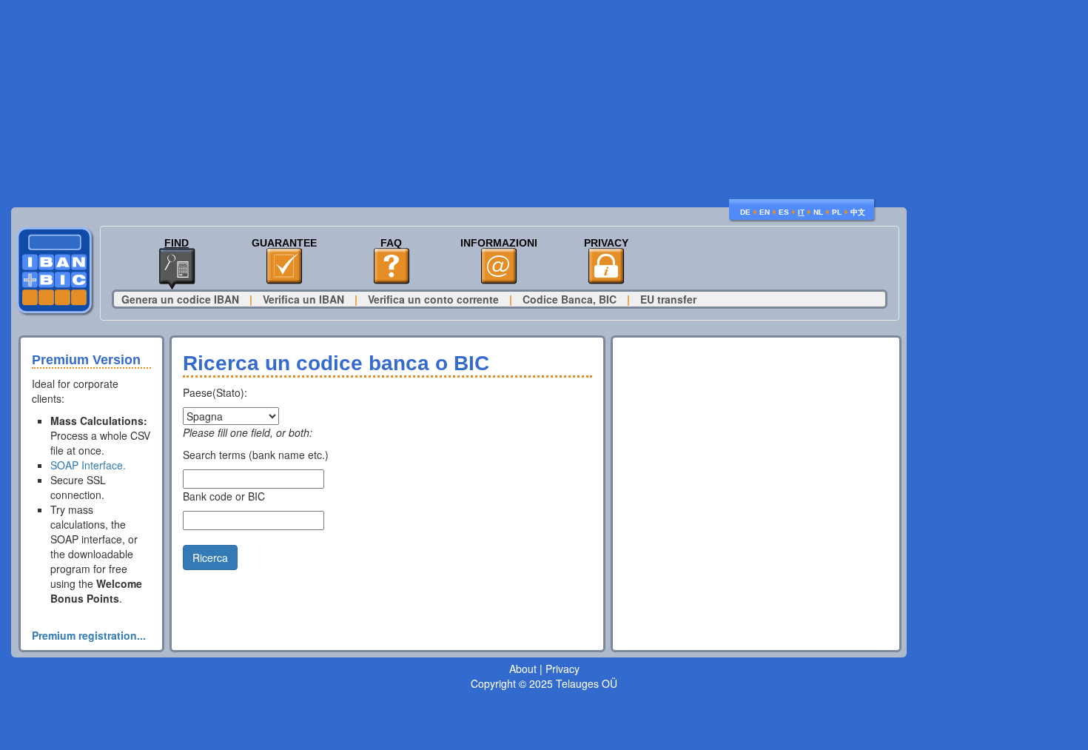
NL (818, 212)
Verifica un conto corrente (433, 299)
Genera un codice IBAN (180, 299)
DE (745, 212)
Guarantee (284, 243)
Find (176, 243)
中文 (857, 212)
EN (764, 212)
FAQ (391, 243)
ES (784, 212)
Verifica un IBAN (303, 299)
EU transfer (668, 299)
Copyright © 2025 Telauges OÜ (544, 683)
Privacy (606, 243)
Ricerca (210, 557)
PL (837, 212)
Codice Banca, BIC (570, 299)
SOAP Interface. (88, 465)
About (523, 668)
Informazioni (498, 243)
